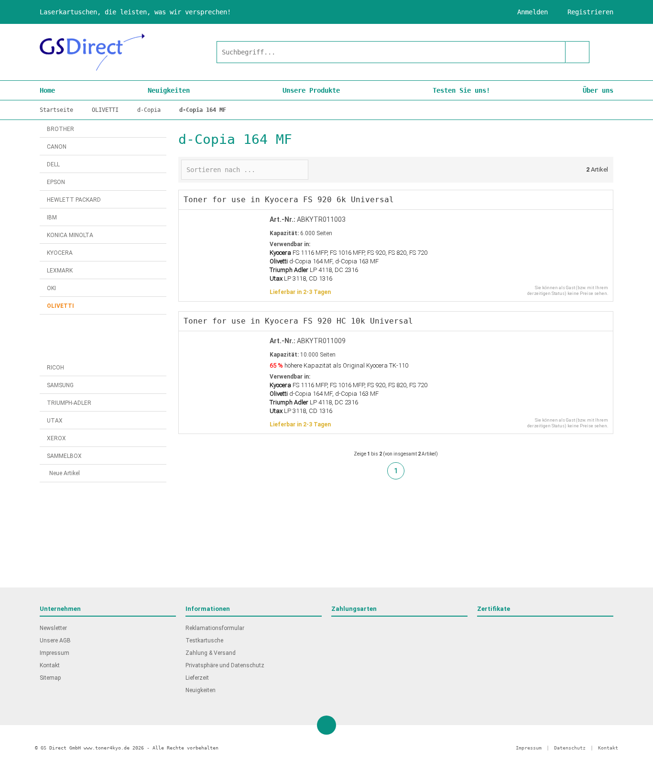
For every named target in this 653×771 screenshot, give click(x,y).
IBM (52, 217)
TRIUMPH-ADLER (69, 403)
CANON (56, 146)
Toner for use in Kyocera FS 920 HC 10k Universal (298, 321)
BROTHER (60, 129)
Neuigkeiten (169, 90)
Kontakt (50, 665)
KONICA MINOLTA (70, 235)
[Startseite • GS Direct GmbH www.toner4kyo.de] (92, 52)
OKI (51, 288)
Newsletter (53, 628)
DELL (53, 164)
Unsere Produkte (311, 90)
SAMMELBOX (64, 456)
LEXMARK (60, 270)
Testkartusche (204, 640)
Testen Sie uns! (461, 90)
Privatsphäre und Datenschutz (224, 665)
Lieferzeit (197, 677)
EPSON (56, 182)
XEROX (56, 438)
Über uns (598, 90)
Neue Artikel (64, 473)
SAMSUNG (60, 385)
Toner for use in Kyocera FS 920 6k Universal (289, 199)
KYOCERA (60, 253)
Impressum (54, 653)
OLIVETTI (60, 306)
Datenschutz (570, 747)
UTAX (55, 420)
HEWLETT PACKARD (74, 199)
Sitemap (50, 677)
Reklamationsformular (214, 628)
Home (47, 90)
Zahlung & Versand (210, 653)
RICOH (55, 367)
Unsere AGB (55, 640)
